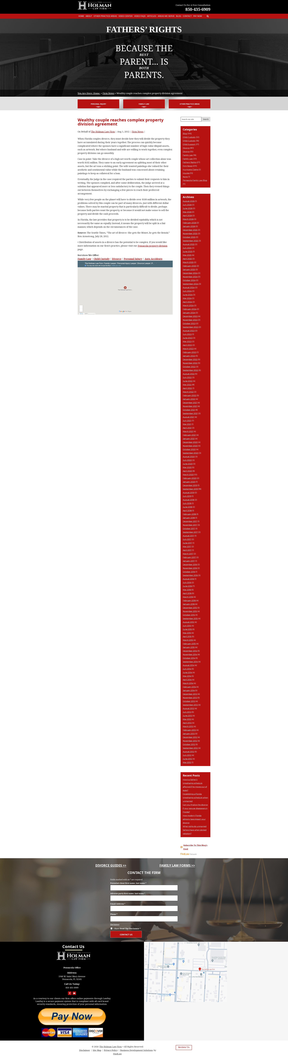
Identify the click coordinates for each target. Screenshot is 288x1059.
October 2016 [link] (189, 572)
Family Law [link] (144, 104)
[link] (207, 16)
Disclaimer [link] (84, 1050)
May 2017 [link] (187, 547)
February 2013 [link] (189, 730)
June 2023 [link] (187, 338)
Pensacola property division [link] (152, 245)
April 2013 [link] (187, 723)
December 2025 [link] (190, 230)
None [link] (185, 177)
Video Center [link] (125, 16)
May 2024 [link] (187, 298)
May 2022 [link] (187, 385)
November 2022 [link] (190, 363)
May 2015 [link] (187, 633)
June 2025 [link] (187, 251)
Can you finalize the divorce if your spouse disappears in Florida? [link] (195, 808)
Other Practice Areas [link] (105, 16)
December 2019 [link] (190, 485)
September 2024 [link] (190, 284)
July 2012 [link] (187, 755)
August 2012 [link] (188, 752)
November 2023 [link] (190, 320)
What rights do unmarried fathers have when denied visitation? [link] (194, 830)
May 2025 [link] (187, 255)
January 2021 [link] (189, 439)
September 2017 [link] (190, 532)
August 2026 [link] (189, 201)
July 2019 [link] (187, 496)
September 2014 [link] (190, 662)
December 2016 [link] (190, 565)
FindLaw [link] (117, 1053)
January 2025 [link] (189, 269)
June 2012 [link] (187, 759)
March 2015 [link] (188, 640)
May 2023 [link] (187, 341)
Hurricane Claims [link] (190, 170)
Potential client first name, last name (128, 883)
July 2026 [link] (187, 205)
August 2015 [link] (188, 622)
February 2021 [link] (189, 435)
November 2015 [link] (190, 611)
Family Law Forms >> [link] (177, 865)
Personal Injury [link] (98, 104)
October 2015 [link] (189, 615)
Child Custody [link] (102, 258)
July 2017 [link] (187, 539)
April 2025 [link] (187, 259)
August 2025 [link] (189, 244)
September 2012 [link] (190, 748)
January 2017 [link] (189, 561)
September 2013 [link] (190, 705)
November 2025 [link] (190, 234)
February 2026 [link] (189, 223)
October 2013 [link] (189, 701)
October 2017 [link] (189, 529)
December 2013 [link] (190, 694)
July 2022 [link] (187, 377)
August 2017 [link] (188, 536)
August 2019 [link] (188, 493)
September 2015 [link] (190, 618)
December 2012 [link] (190, 737)
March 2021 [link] (188, 431)
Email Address (117, 904)
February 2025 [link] (189, 266)
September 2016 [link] (190, 575)
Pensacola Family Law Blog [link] (195, 180)
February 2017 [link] (189, 557)
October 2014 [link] (189, 658)
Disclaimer (114, 924)
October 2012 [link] (189, 744)
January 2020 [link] (189, 482)
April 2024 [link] (187, 302)
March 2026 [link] (188, 219)
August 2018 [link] (188, 500)
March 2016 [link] (188, 597)
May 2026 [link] (187, 212)
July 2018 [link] (187, 503)
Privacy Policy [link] (111, 1050)
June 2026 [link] (187, 208)
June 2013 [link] (187, 716)
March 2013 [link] (188, 726)
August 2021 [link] (188, 417)
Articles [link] (151, 16)
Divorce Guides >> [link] (110, 865)
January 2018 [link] (189, 518)
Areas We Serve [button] (166, 16)
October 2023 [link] (189, 323)
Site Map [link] (97, 1050)
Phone (113, 914)
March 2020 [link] (188, 475)
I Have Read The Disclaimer (127, 928)
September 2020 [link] (190, 453)
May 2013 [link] (187, 719)
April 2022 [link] (187, 388)
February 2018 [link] (189, 514)
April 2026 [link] (187, 216)
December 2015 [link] (190, 608)
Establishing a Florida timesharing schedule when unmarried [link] (195, 797)
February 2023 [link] (189, 352)
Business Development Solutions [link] (136, 1050)
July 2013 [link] (187, 712)
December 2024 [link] (190, 273)
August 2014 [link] (188, 665)
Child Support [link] (189, 144)
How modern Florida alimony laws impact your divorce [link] (194, 819)
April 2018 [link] (187, 511)
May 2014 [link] (187, 676)
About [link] (89, 16)
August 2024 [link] (189, 287)
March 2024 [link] (188, 305)
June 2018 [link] (187, 507)
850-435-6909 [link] (197, 9)
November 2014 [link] (190, 654)
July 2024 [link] (187, 291)
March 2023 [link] (188, 349)
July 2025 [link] (187, 248)
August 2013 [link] (188, 708)
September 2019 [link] (190, 489)
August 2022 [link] (189, 374)
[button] (70, 993)
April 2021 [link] (187, 428)
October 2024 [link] (189, 280)
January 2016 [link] (189, 604)
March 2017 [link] (188, 554)
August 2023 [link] (189, 331)
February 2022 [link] (189, 395)
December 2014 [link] (190, 651)
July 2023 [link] (187, 334)
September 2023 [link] (190, 327)
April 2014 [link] (187, 680)
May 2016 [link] (187, 590)
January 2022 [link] (189, 399)
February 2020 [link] (189, 478)
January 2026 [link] (189, 226)
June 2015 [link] (187, 629)
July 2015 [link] (187, 626)
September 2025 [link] (190, 241)
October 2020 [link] (189, 449)
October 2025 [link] (189, 237)
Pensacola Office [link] (72, 967)
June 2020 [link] (188, 464)
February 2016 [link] (189, 600)
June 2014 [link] (187, 672)
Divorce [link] (116, 258)
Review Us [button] (183, 1047)
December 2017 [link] (190, 521)
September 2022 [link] (190, 370)
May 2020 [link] (187, 467)
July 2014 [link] (187, 669)
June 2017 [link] (187, 543)
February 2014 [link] (189, 687)
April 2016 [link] (187, 593)
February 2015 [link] (189, 644)
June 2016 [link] (187, 586)
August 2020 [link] (189, 457)
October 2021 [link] (189, 410)
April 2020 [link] (187, 471)
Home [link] (81, 16)
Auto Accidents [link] (153, 258)
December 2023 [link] (190, 316)
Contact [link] (187, 16)
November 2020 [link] (190, 446)
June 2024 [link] (187, 295)
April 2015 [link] (187, 636)
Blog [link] (178, 16)
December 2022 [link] (190, 359)
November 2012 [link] (190, 741)
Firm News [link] (137, 131)
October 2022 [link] (189, 367)
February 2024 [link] (189, 309)
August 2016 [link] (188, 579)
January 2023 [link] (189, 356)
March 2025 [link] (188, 262)
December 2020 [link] (190, 442)
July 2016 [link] (187, 582)
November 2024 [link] (190, 277)
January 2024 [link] (189, 313)
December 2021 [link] (190, 403)
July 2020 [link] (187, 460)
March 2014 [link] (188, 683)
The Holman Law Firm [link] (103, 131)
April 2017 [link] (187, 550)
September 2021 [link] (190, 413)
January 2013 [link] (189, 734)
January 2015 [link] (189, 647)
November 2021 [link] (190, 406)
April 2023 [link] (187, 345)
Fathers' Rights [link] (189, 162)
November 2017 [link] (190, 525)
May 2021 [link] (187, 424)
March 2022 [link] (188, 392)
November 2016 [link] (190, 568)
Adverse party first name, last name (127, 893)
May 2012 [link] (187, 762)
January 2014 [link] (189, 690)
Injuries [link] (186, 173)
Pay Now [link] (197, 16)
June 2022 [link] (187, 381)
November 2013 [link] (190, 698)
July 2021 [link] (187, 421)
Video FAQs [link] (139, 16)
